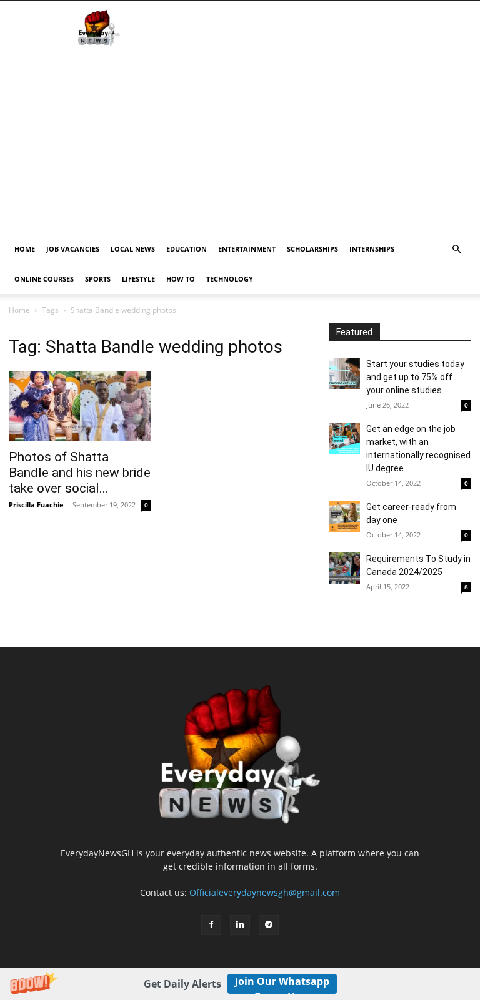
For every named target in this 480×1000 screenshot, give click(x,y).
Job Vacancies (72, 248)
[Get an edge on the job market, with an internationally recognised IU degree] (344, 438)
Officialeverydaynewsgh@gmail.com (264, 892)
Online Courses (44, 278)
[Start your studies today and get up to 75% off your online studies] (344, 373)
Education (186, 248)
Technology (229, 278)
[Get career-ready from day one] (344, 516)
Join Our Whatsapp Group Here (282, 984)
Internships (371, 248)
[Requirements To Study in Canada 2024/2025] (344, 568)
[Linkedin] (240, 925)
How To (180, 278)
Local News (133, 248)
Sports (98, 278)
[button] (240, 984)
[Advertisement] (240, 140)
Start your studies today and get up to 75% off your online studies (415, 377)
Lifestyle (138, 278)
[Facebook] (211, 925)
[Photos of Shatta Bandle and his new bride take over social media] (80, 406)
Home (24, 248)
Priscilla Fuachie (36, 504)
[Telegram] (269, 925)
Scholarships (312, 248)
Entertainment (247, 248)
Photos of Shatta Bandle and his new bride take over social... (80, 472)
